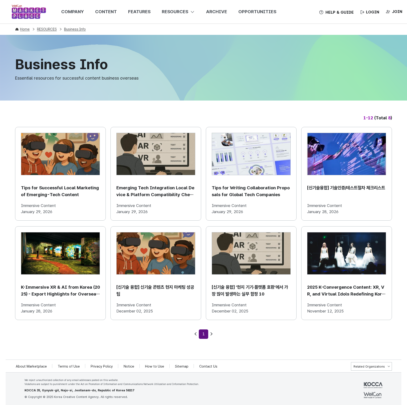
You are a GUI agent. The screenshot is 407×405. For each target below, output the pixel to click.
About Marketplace (31, 366)
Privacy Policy (102, 366)
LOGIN (372, 12)
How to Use (154, 366)
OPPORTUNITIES (257, 11)
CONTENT (106, 11)
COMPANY (72, 11)
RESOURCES (175, 11)
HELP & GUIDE (340, 12)
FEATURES (139, 11)
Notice (129, 366)
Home (25, 29)
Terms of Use (69, 366)
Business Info (75, 29)
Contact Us (208, 366)
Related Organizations (369, 366)
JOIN (397, 11)
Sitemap (181, 366)
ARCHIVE (216, 11)
